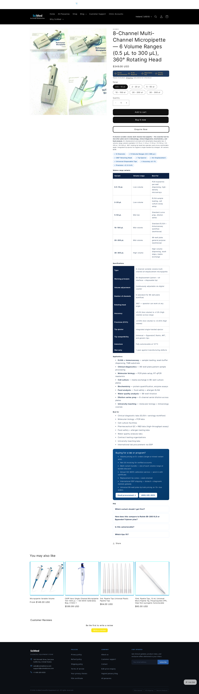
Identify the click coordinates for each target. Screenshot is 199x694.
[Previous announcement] (72, 4)
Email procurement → (127, 495)
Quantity (116, 98)
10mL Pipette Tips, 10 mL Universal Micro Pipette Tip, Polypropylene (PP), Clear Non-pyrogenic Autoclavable (151, 601)
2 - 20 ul (136, 87)
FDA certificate (77, 678)
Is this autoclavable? (124, 527)
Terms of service (77, 669)
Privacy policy (76, 655)
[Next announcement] (126, 4)
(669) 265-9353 (148, 495)
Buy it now (140, 120)
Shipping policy (77, 664)
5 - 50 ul (150, 87)
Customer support (108, 659)
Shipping (129, 78)
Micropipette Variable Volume (42, 599)
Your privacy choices (79, 674)
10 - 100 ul (121, 92)
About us (104, 655)
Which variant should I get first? (130, 509)
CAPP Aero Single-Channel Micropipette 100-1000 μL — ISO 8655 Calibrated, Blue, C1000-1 (81, 601)
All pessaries (106, 678)
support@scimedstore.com (43, 668)
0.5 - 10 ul (120, 87)
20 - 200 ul (137, 92)
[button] (83, 14)
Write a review (99, 630)
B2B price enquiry (108, 669)
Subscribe (163, 662)
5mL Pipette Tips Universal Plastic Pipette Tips (114, 600)
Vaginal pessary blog (109, 674)
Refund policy (76, 659)
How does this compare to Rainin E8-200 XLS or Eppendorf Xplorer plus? (137, 517)
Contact (104, 664)
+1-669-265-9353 (39, 672)
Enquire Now (141, 129)
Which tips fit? (122, 534)
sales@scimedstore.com (42, 666)
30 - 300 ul (154, 92)
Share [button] (118, 543)
